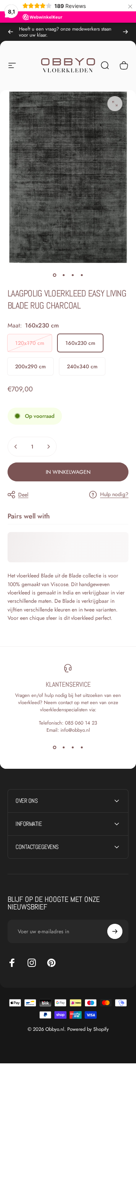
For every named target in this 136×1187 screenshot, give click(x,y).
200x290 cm (30, 366)
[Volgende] (125, 32)
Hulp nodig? (114, 494)
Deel (23, 494)
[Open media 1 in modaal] (114, 103)
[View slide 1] (54, 747)
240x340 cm (82, 366)
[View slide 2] (63, 747)
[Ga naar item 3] (72, 275)
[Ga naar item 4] (81, 275)
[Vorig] (10, 32)
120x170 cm (29, 343)
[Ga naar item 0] (54, 275)
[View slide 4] (81, 747)
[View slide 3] (72, 747)
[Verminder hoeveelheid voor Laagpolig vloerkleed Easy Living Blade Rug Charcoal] (16, 446)
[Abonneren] (114, 931)
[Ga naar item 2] (63, 275)
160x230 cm (80, 343)
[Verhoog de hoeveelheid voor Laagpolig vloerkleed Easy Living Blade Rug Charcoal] (48, 446)
